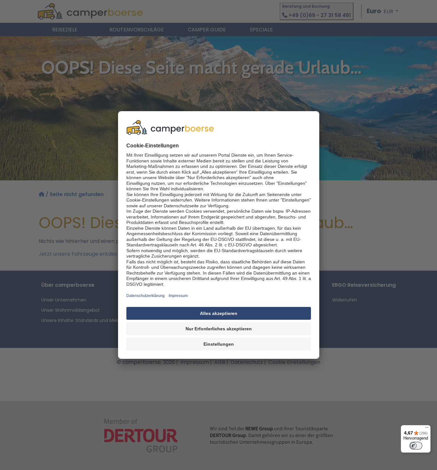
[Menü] (427, 429)
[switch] (415, 445)
